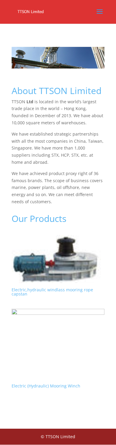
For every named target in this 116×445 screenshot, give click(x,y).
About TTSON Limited (56, 91)
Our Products (39, 218)
